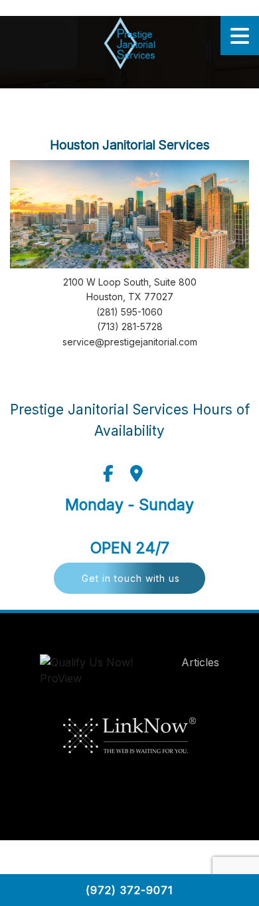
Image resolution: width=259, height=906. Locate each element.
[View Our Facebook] (108, 474)
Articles (200, 662)
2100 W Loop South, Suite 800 (130, 282)
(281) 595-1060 (129, 311)
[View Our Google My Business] (136, 474)
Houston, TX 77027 (129, 296)
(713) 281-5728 (130, 326)
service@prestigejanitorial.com (129, 341)
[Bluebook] (100, 673)
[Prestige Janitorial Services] (129, 43)
